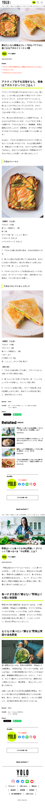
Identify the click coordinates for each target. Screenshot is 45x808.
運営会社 (34, 786)
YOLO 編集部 (22, 480)
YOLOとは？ (11, 786)
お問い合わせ (23, 786)
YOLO (7, 6)
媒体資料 (13, 790)
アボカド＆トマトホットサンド (12, 72)
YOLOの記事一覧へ (22, 497)
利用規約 (31, 790)
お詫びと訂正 (29, 794)
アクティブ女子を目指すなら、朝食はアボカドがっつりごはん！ (22, 67)
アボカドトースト (8, 69)
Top (3, 6)
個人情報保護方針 (17, 794)
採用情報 (22, 790)
